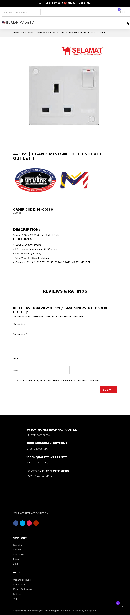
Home (16, 32)
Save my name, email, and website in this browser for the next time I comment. (58, 380)
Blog (15, 563)
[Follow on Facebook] (15, 523)
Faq (15, 598)
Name (17, 358)
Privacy (17, 559)
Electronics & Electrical (33, 32)
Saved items (19, 584)
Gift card (17, 593)
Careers (17, 549)
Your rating (19, 324)
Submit (108, 389)
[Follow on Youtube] (36, 523)
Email (16, 370)
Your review (20, 334)
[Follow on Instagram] (29, 523)
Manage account (22, 579)
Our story (18, 544)
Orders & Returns (22, 589)
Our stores (19, 554)
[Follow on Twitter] (22, 523)
